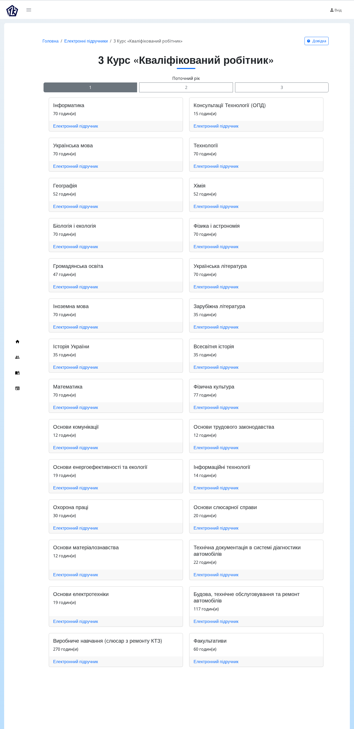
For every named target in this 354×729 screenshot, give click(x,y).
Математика (67, 386)
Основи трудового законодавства (234, 426)
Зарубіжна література (219, 306)
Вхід (338, 9)
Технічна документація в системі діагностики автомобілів (247, 550)
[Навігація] (30, 10)
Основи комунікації (76, 426)
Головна (51, 41)
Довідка (318, 40)
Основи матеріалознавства (86, 547)
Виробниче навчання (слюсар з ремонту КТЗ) (107, 640)
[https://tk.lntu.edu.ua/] (12, 9)
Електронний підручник (75, 126)
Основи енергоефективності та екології (100, 466)
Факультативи (210, 640)
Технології (206, 145)
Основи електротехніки (81, 594)
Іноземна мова (71, 306)
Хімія (200, 185)
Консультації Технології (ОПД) (230, 105)
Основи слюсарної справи (225, 507)
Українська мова (73, 145)
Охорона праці (70, 507)
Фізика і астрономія (217, 225)
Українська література (220, 265)
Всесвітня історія (214, 346)
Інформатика (68, 105)
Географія (65, 185)
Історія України (71, 346)
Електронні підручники (86, 41)
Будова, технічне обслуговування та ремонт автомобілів (247, 597)
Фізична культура (214, 386)
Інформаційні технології (222, 466)
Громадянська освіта (78, 265)
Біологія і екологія (74, 225)
